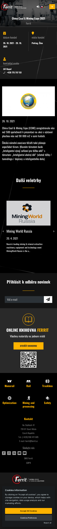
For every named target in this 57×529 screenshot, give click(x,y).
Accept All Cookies (28, 511)
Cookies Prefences (28, 518)
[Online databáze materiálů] (28, 360)
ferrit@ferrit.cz (31, 441)
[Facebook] (4, 453)
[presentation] (3, 231)
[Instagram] (9, 453)
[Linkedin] (14, 453)
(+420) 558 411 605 (30, 437)
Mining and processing (28, 404)
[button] (43, 6)
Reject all (47, 523)
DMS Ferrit (28, 458)
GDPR (28, 462)
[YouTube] (19, 453)
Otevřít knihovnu (28, 345)
